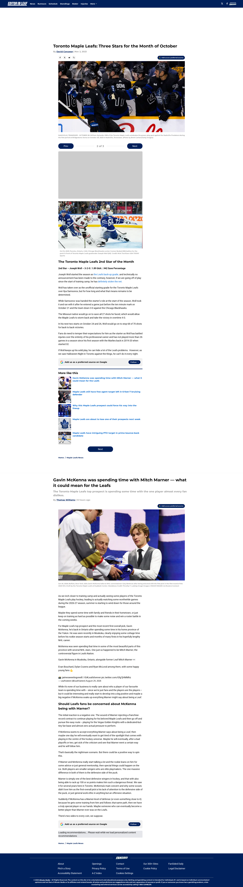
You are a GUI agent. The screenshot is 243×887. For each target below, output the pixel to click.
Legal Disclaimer (176, 868)
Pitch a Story (64, 868)
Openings (97, 863)
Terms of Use (123, 868)
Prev (66, 146)
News (32, 4)
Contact (120, 863)
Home (61, 457)
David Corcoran (65, 51)
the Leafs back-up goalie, (106, 274)
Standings (65, 4)
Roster (75, 4)
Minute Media (44, 880)
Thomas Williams (66, 500)
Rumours (42, 4)
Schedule (53, 4)
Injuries (84, 4)
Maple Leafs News (75, 457)
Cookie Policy (150, 868)
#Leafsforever (93, 677)
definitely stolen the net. (110, 281)
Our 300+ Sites (150, 863)
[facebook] (227, 4)
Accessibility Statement (70, 873)
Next (134, 146)
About (61, 863)
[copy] (74, 57)
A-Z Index (97, 873)
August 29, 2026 (93, 680)
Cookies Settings (124, 873)
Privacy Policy (99, 868)
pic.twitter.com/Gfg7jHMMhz (116, 677)
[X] (222, 4)
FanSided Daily (175, 863)
